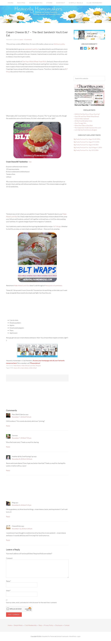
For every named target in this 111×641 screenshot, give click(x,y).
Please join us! (35, 363)
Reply (8, 426)
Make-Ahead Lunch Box (21, 285)
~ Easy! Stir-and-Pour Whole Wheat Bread (86, 116)
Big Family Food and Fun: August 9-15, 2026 (86, 142)
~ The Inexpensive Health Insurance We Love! (87, 127)
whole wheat (33, 368)
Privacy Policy (48, 625)
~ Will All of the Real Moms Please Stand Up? (87, 114)
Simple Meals (18, 625)
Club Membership (31, 625)
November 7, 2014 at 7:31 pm (21, 438)
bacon (16, 368)
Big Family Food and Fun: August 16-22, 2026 (87, 139)
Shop (40, 625)
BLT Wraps (57, 226)
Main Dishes (17, 365)
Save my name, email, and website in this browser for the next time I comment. (31, 602)
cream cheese (24, 368)
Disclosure (58, 625)
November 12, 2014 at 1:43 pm (22, 529)
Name (8, 581)
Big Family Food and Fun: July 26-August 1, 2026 (88, 147)
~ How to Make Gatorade (81, 118)
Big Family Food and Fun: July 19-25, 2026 (86, 150)
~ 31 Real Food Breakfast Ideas (83, 121)
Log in (78, 636)
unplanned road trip (31, 49)
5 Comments (28, 39)
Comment (9, 558)
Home (10, 625)
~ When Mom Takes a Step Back (83, 125)
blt (19, 368)
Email (8, 590)
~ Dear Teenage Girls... (80, 123)
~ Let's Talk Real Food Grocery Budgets (85, 130)
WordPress (72, 636)
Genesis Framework (62, 636)
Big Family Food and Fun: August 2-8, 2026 (86, 144)
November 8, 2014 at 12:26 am (22, 459)
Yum (30, 162)
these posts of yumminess (53, 285)
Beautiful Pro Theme (48, 636)
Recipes (38, 365)
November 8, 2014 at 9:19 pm (21, 505)
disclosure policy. (59, 44)
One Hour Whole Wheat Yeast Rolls (34, 61)
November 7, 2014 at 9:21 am (21, 417)
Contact (67, 625)
